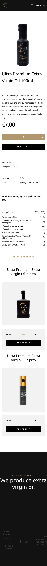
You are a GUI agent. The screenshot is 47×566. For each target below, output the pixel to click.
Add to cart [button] (23, 343)
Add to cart (23, 147)
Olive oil (14, 167)
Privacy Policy (7, 533)
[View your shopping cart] (32, 5)
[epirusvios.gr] (5, 5)
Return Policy (9, 547)
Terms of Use (8, 540)
